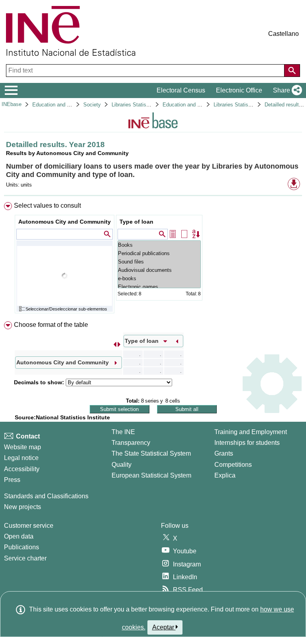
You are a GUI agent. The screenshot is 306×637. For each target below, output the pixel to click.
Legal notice (21, 457)
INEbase (12, 104)
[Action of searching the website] (292, 70)
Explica (224, 475)
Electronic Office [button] (239, 90)
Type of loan (136, 221)
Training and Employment (250, 432)
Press (12, 479)
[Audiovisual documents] (159, 270)
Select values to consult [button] (47, 205)
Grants (223, 453)
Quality (121, 464)
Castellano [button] (283, 33)
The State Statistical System (151, 453)
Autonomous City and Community (64, 221)
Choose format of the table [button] (51, 324)
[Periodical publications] (159, 253)
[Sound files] (159, 262)
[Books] (159, 245)
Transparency (131, 442)
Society (92, 105)
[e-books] (159, 278)
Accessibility (21, 469)
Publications (21, 547)
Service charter (25, 558)
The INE (123, 432)
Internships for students (247, 442)
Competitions (233, 464)
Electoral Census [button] (181, 90)
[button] (286, 90)
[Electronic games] (159, 287)
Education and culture (57, 105)
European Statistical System (151, 475)
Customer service (28, 525)
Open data (18, 536)
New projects (22, 506)
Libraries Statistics (133, 105)
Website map (22, 447)
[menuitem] (153, 259)
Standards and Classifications (46, 496)
